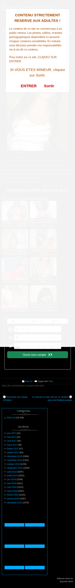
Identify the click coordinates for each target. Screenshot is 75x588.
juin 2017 (11, 433)
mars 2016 (12, 491)
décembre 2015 (14, 502)
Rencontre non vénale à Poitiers (15, 398)
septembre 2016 (15, 468)
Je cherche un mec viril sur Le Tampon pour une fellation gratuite (52, 398)
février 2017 (12, 449)
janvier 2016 (13, 498)
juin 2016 (11, 479)
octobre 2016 (13, 464)
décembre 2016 (14, 456)
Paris (51, 381)
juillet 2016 (12, 475)
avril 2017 (12, 441)
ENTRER (29, 86)
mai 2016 (11, 483)
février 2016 (12, 495)
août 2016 (12, 472)
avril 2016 (12, 487)
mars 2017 (12, 445)
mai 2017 (11, 437)
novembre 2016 (14, 460)
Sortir (49, 86)
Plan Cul (28, 381)
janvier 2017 (13, 452)
